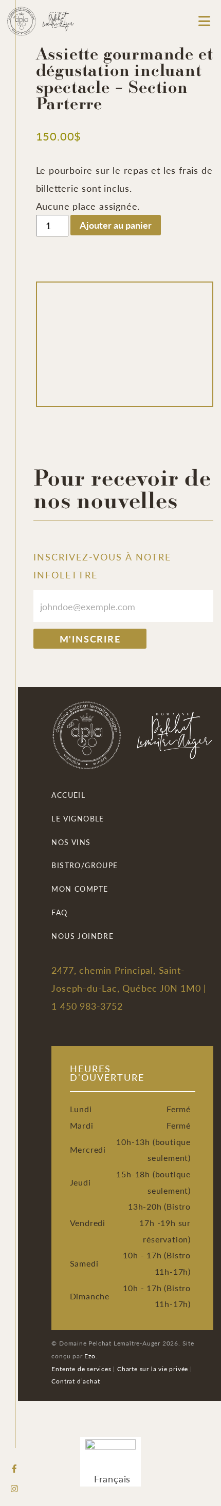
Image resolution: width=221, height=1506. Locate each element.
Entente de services (81, 1368)
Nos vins (70, 842)
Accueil (68, 795)
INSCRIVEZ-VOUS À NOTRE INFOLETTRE (102, 565)
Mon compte (79, 888)
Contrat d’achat (75, 1380)
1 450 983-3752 (86, 1005)
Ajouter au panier (116, 224)
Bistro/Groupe (84, 865)
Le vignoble (77, 818)
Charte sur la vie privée (152, 1368)
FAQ (59, 912)
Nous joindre (82, 936)
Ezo (89, 1355)
